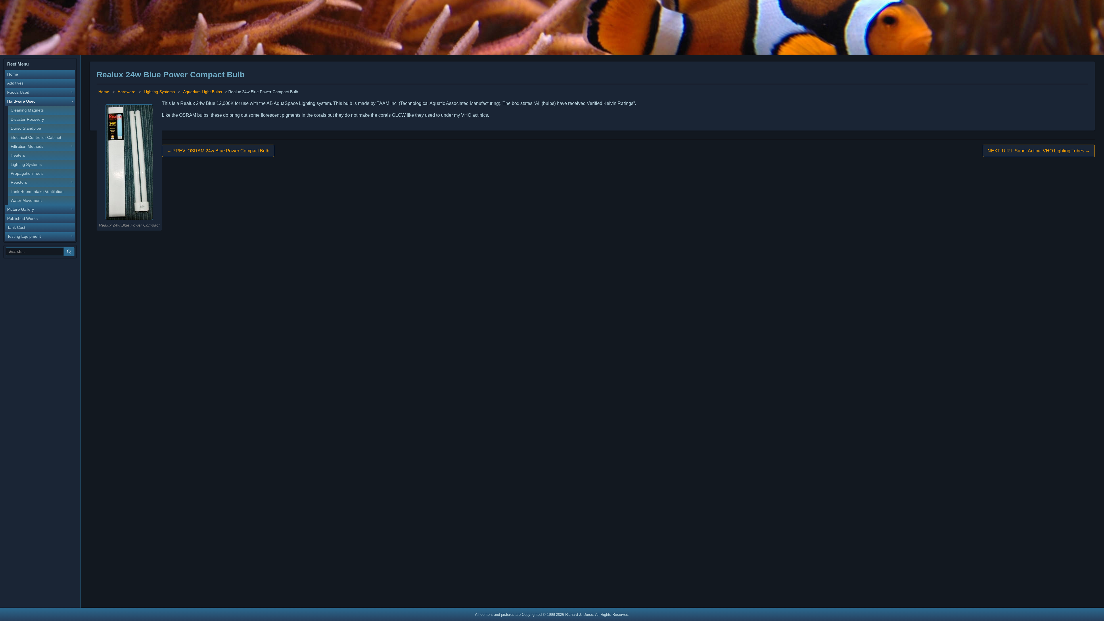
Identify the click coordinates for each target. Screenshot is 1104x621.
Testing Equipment (24, 236)
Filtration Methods (27, 146)
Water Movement (26, 200)
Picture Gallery (20, 209)
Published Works (22, 218)
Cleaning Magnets (27, 110)
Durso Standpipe (26, 128)
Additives (15, 83)
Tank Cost (16, 227)
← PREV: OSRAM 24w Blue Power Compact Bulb (218, 150)
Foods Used (18, 92)
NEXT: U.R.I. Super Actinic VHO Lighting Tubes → (1039, 150)
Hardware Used (21, 101)
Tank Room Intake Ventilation (37, 191)
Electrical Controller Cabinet (36, 137)
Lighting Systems (26, 164)
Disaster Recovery (27, 119)
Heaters (18, 155)
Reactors (19, 182)
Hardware (126, 92)
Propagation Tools (27, 173)
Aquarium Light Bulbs (202, 92)
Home (12, 74)
